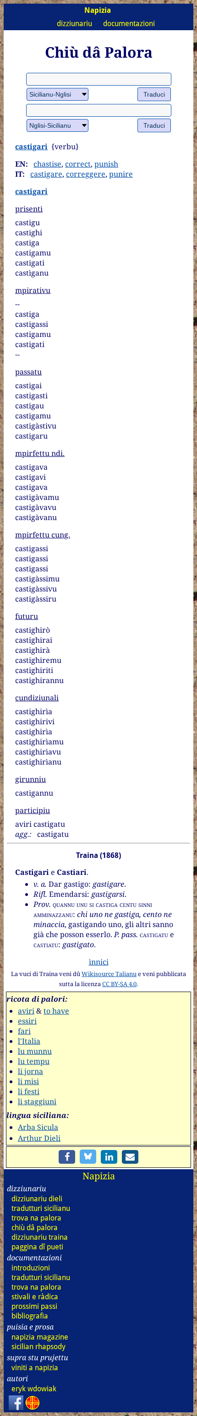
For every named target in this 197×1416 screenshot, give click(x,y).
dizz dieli (36, 1198)
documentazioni (129, 23)
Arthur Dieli (39, 1138)
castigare (46, 174)
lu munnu (35, 1051)
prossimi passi (34, 1306)
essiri (27, 1021)
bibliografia (29, 1316)
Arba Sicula (38, 1127)
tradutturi (40, 1208)
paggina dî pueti (37, 1246)
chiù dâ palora (34, 1227)
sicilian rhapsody (38, 1346)
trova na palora (36, 1218)
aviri (26, 1011)
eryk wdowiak (33, 1388)
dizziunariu (74, 23)
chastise (47, 164)
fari (24, 1031)
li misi (28, 1081)
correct (78, 164)
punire (121, 174)
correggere (85, 174)
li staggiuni (37, 1101)
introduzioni (30, 1268)
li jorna (30, 1071)
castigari (31, 146)
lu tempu (33, 1061)
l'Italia (29, 1041)
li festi (28, 1091)
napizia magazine (39, 1337)
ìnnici (99, 962)
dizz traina (39, 1237)
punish (106, 164)
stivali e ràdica (34, 1296)
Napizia (98, 1176)
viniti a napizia (34, 1367)
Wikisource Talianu (109, 974)
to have (56, 1011)
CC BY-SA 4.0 (119, 984)
